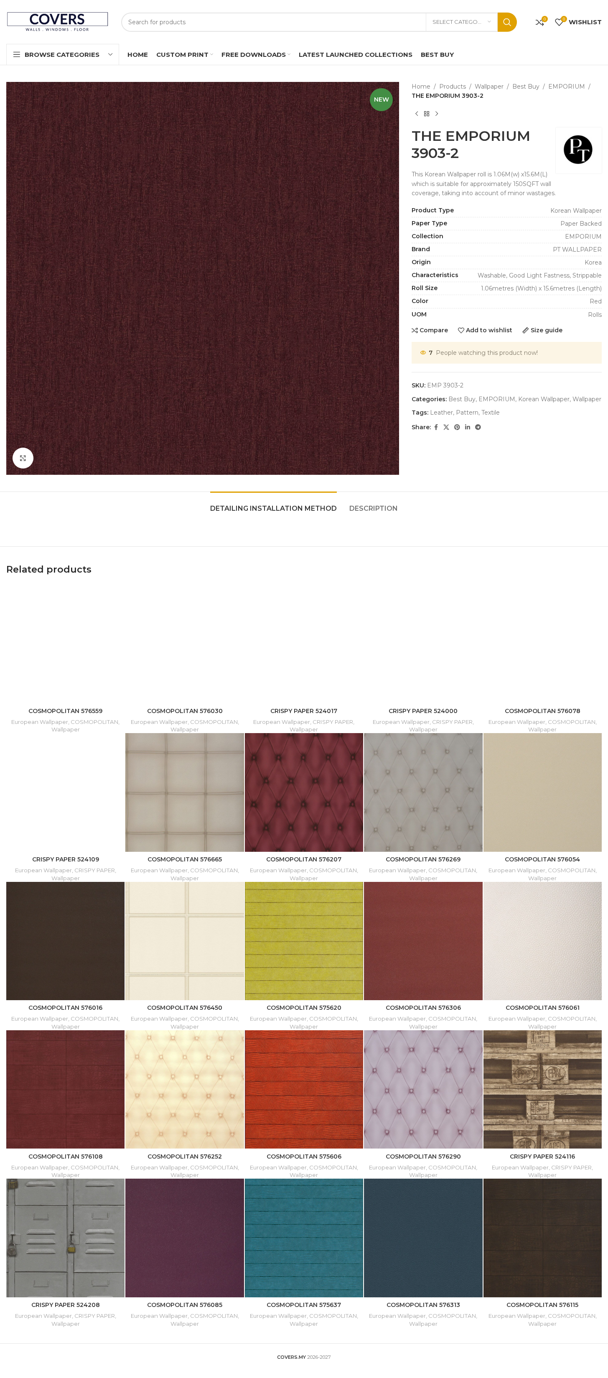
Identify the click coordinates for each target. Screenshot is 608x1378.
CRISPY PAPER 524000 (423, 711)
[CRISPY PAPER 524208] (65, 1238)
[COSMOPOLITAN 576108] (65, 1089)
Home (421, 86)
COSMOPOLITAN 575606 (304, 1156)
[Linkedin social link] (468, 427)
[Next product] (437, 114)
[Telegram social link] (478, 427)
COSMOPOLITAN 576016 (65, 1007)
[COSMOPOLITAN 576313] (423, 1238)
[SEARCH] (507, 22)
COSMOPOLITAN (94, 721)
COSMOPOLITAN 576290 (423, 1156)
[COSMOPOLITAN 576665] (184, 792)
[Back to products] (427, 114)
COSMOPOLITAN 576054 (542, 859)
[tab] (273, 504)
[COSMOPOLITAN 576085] (184, 1238)
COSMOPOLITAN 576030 (185, 711)
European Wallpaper (39, 721)
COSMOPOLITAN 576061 (543, 1007)
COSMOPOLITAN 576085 (184, 1305)
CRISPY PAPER (333, 721)
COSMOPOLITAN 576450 (184, 1007)
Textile (490, 412)
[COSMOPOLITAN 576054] (542, 792)
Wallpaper (489, 86)
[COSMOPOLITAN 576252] (184, 1089)
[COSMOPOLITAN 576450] (184, 941)
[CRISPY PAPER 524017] (304, 644)
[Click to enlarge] (23, 458)
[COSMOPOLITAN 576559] (65, 644)
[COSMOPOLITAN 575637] (304, 1238)
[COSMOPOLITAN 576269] (423, 792)
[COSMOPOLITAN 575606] (304, 1089)
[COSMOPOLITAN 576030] (184, 644)
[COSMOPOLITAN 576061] (542, 941)
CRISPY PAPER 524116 (542, 1156)
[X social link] (446, 427)
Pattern (467, 412)
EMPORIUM (566, 86)
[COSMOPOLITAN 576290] (423, 1089)
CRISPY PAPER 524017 (303, 711)
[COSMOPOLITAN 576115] (542, 1238)
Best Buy (525, 86)
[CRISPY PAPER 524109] (65, 792)
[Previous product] (417, 114)
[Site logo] (57, 21)
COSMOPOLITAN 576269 (423, 859)
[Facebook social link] (436, 427)
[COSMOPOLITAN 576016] (65, 941)
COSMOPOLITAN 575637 (304, 1305)
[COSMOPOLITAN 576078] (542, 644)
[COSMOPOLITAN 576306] (423, 941)
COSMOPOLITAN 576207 (303, 859)
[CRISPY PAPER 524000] (423, 644)
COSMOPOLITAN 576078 (542, 711)
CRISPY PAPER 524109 (65, 859)
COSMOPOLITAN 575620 (304, 1007)
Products (452, 86)
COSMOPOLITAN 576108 (65, 1156)
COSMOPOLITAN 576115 (542, 1305)
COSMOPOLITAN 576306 (423, 1007)
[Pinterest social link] (457, 427)
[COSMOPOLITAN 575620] (304, 941)
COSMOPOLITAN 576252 (185, 1156)
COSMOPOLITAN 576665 (185, 859)
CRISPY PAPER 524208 (65, 1305)
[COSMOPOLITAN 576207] (304, 792)
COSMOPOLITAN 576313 (423, 1305)
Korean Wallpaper (544, 399)
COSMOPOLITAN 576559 (65, 711)
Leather (441, 412)
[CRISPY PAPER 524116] (542, 1089)
